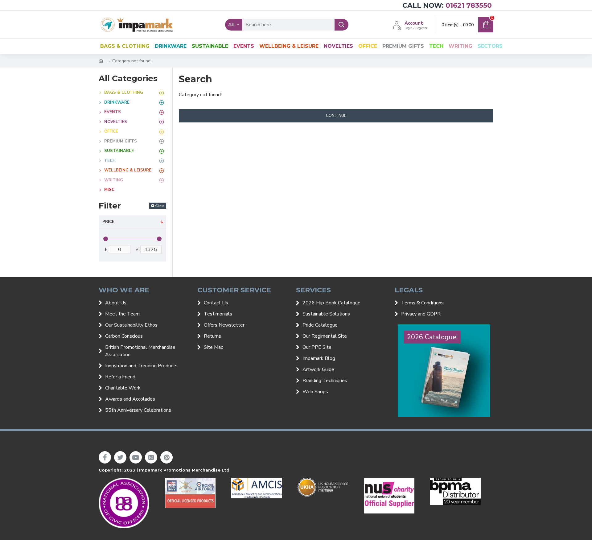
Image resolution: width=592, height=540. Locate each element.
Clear (159, 205)
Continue (336, 115)
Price (108, 222)
